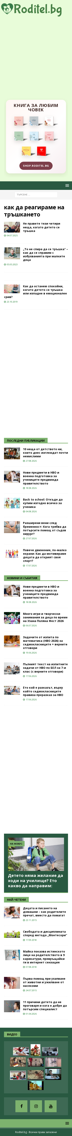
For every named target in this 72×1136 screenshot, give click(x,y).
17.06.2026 (31, 676)
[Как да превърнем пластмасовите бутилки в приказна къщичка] (35, 1050)
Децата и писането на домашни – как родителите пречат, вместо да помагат (44, 911)
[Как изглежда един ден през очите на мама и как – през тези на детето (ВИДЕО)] (53, 1062)
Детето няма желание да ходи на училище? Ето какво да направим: (35, 880)
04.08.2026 (31, 511)
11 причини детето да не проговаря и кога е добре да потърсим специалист (45, 1005)
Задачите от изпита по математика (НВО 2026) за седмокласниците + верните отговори (45, 642)
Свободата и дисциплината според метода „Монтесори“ (45, 933)
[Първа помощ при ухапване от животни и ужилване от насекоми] (12, 983)
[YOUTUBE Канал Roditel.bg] (51, 1106)
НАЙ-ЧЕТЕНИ (16, 899)
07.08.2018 (31, 966)
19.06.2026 (31, 652)
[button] (66, 185)
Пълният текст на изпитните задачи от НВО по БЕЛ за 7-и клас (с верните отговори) (45, 667)
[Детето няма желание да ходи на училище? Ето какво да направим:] (36, 854)
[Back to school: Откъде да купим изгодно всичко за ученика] (12, 503)
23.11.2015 (31, 920)
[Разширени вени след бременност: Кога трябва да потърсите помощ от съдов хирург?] (12, 527)
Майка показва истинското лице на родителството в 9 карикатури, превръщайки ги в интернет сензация (44, 957)
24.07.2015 (31, 990)
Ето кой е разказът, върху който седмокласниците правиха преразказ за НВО (43, 691)
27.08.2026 (31, 460)
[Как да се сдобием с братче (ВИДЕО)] (53, 1074)
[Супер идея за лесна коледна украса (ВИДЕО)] (21, 1051)
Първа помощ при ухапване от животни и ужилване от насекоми (44, 982)
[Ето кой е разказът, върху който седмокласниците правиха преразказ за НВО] (12, 690)
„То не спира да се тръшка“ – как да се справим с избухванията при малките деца (45, 254)
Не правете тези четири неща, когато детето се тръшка (41, 227)
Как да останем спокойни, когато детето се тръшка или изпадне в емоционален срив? (35, 291)
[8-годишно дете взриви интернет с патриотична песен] (18, 1062)
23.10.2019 (12, 301)
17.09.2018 (31, 939)
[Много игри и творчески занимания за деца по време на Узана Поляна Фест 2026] (12, 618)
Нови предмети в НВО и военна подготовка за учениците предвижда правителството (41, 478)
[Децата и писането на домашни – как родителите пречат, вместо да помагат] (12, 912)
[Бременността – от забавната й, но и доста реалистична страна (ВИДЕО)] (50, 1051)
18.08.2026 (31, 487)
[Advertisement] (36, 54)
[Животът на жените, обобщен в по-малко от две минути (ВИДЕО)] (36, 1075)
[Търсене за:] (36, 194)
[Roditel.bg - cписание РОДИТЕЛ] (36, 14)
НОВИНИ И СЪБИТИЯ (22, 578)
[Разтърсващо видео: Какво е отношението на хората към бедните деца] (36, 1062)
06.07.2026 (31, 625)
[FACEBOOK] (21, 1106)
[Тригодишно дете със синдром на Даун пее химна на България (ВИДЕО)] (18, 1075)
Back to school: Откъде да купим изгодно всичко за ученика (43, 503)
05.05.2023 (12, 264)
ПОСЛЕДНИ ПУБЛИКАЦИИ (26, 440)
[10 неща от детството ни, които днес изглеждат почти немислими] (12, 453)
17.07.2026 (31, 565)
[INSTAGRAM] (36, 1106)
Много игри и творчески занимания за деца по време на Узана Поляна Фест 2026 (45, 617)
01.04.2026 (31, 1013)
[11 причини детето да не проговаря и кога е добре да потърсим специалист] (12, 1006)
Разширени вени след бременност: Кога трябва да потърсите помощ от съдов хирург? (44, 528)
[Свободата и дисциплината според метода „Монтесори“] (12, 934)
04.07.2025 (12, 235)
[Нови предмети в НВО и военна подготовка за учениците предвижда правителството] (12, 477)
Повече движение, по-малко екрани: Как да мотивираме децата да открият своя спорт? (45, 555)
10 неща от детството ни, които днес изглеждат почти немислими (45, 452)
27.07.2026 (31, 538)
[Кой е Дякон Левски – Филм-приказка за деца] (36, 1085)
